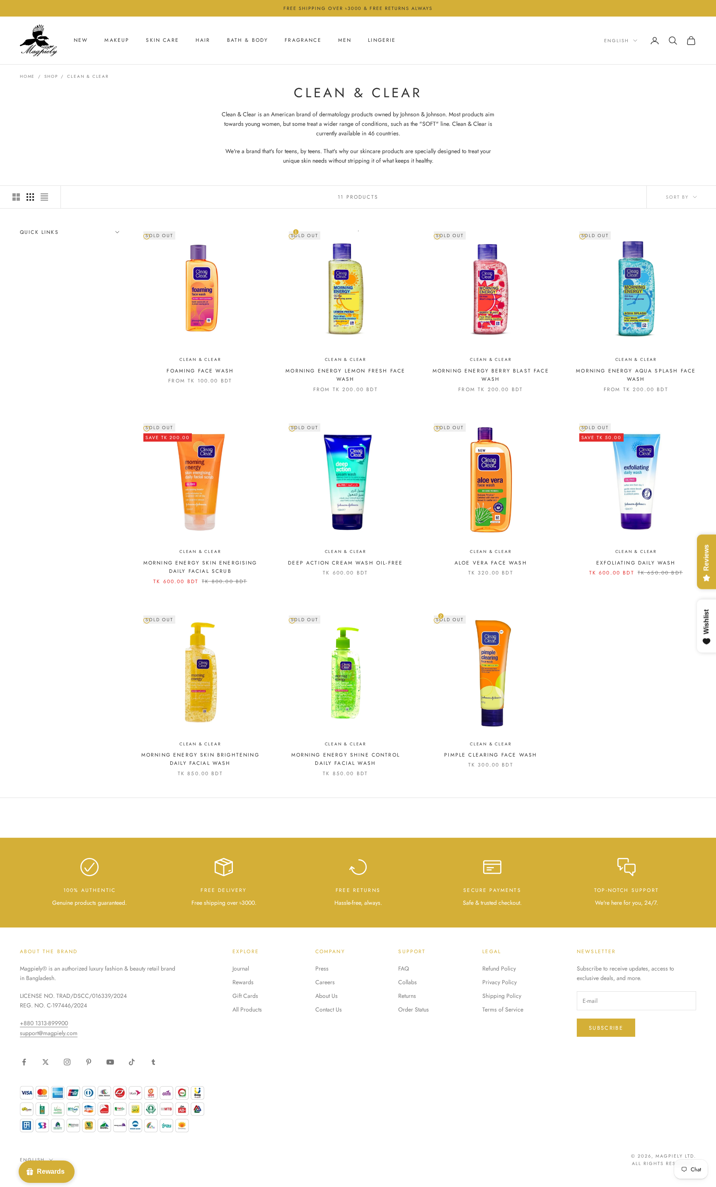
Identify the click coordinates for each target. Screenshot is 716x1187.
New (81, 40)
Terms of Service (502, 1009)
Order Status (413, 1009)
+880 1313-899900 (44, 1023)
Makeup (116, 40)
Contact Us (328, 1009)
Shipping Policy (501, 996)
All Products (247, 1009)
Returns (407, 996)
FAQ (403, 968)
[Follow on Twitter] (45, 1062)
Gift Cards (245, 996)
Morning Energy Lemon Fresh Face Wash (345, 375)
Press (322, 968)
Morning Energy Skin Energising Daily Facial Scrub (200, 567)
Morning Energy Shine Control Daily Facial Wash (345, 759)
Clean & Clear (88, 76)
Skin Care (162, 40)
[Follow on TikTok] (132, 1062)
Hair (203, 40)
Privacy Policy (499, 982)
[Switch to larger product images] (16, 197)
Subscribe (606, 1028)
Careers (325, 982)
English (616, 40)
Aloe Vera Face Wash (491, 563)
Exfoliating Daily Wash (636, 563)
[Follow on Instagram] (67, 1062)
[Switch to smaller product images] (30, 197)
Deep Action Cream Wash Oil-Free (345, 563)
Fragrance (303, 40)
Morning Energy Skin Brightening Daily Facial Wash (200, 759)
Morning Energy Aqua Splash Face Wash (636, 375)
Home (27, 76)
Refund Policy (499, 968)
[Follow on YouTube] (110, 1062)
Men (344, 40)
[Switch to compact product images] (44, 197)
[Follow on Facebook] (24, 1062)
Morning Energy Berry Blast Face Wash (491, 375)
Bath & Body (247, 40)
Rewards (243, 982)
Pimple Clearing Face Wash (490, 755)
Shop (51, 76)
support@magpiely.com (48, 1033)
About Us (326, 996)
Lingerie (382, 40)
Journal (240, 968)
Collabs (407, 982)
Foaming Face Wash (200, 371)
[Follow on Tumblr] (153, 1062)
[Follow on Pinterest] (89, 1062)
